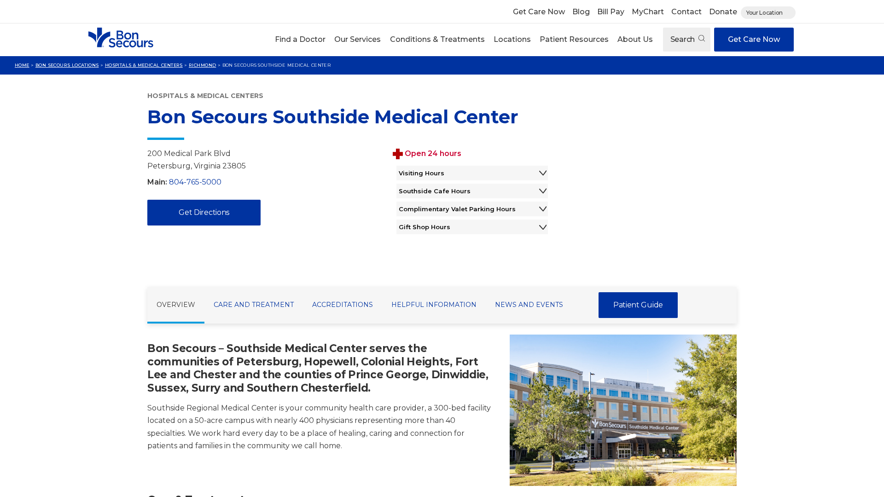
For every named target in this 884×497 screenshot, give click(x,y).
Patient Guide (638, 305)
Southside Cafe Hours (435, 191)
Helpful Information (434, 305)
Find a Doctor (300, 39)
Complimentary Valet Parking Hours (457, 209)
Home (22, 65)
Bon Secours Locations (67, 65)
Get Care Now (539, 11)
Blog (581, 11)
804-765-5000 (195, 182)
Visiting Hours (421, 173)
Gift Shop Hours (424, 227)
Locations (512, 39)
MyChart (648, 11)
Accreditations (342, 305)
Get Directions (204, 212)
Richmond (202, 65)
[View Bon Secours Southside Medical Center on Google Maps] (653, 209)
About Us (635, 39)
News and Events (529, 305)
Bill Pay (610, 11)
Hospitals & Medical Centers (144, 65)
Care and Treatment (254, 305)
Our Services (357, 39)
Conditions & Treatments (437, 39)
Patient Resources (574, 39)
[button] (300, 39)
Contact (686, 11)
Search (683, 39)
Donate (723, 11)
